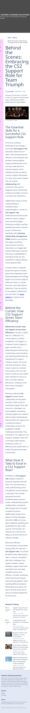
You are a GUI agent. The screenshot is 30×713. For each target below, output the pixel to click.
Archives (3, 695)
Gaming (14, 37)
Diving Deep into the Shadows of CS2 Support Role (21, 622)
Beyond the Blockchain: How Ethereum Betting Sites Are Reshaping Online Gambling (20, 660)
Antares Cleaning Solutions (15, 15)
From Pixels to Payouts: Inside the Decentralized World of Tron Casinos (20, 647)
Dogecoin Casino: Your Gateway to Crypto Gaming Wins (20, 635)
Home (9, 37)
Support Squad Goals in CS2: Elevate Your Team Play (20, 610)
